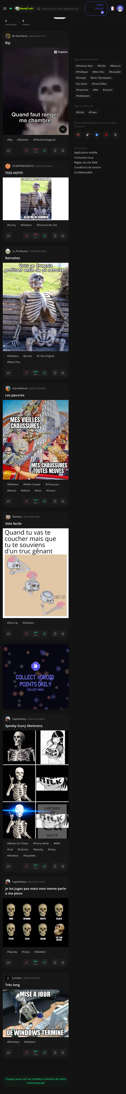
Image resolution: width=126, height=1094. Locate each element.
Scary (53, 849)
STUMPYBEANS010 (23, 166)
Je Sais (28, 356)
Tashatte (16, 516)
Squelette (30, 855)
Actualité (116, 71)
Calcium (23, 849)
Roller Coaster (33, 484)
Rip (7, 43)
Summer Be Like (47, 225)
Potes (93, 112)
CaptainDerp (19, 718)
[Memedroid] (10, 8)
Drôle (102, 65)
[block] (63, 150)
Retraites (12, 258)
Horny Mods (42, 843)
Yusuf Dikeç (100, 83)
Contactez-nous (84, 157)
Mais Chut (14, 362)
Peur (39, 490)
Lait (11, 849)
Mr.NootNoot (19, 36)
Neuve (12, 490)
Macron (116, 65)
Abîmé (26, 490)
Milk (57, 843)
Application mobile (85, 152)
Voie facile (13, 523)
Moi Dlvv (99, 71)
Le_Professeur (20, 251)
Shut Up (13, 622)
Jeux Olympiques (101, 77)
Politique (83, 71)
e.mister (16, 977)
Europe (82, 77)
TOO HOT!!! (14, 173)
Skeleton (24, 139)
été (96, 89)
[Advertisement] (98, 32)
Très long (12, 985)
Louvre (108, 89)
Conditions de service (87, 167)
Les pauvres (14, 395)
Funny (12, 225)
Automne (83, 89)
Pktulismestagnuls (45, 139)
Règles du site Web (85, 162)
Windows (14, 1041)
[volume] (63, 129)
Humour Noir (85, 65)
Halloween (84, 95)
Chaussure (53, 484)
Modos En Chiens (18, 843)
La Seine (82, 83)
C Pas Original (46, 356)
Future (51, 490)
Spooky (39, 849)
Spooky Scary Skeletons (23, 726)
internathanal (19, 388)
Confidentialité (83, 172)
